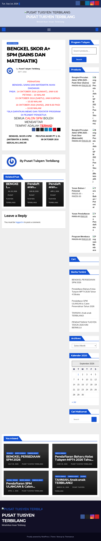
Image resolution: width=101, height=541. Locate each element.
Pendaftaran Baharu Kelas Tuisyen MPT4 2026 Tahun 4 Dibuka (84, 291)
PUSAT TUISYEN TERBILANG (50, 17)
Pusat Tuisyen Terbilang (29, 69)
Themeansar (69, 537)
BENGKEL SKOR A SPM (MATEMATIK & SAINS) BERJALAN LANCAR (19, 139)
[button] (93, 29)
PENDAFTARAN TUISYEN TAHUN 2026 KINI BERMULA (84, 325)
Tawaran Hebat (33, 453)
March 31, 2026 (63, 487)
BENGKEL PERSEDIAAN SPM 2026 (23, 458)
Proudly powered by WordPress (38, 537)
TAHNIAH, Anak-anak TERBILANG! (70, 481)
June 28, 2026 (62, 464)
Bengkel (10, 453)
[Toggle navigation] (49, 29)
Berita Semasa (13, 43)
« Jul (74, 402)
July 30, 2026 (13, 464)
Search (79, 59)
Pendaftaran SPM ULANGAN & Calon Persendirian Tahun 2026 (83, 303)
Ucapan (83, 476)
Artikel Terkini (12, 480)
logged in (20, 222)
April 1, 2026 (13, 491)
